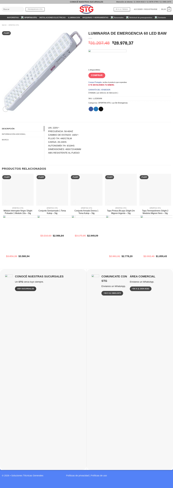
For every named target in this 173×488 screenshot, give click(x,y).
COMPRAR (96, 75)
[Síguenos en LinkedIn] (168, 477)
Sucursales (119, 17)
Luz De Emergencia (120, 103)
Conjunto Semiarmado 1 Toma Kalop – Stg (52, 212)
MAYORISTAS (13, 17)
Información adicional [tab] (14, 134)
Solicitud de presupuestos (140, 17)
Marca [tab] (5, 140)
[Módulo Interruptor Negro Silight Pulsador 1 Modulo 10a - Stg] (18, 190)
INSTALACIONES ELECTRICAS (52, 17)
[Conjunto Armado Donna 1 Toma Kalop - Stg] (86, 190)
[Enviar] (21, 9)
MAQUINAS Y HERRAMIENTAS (95, 17)
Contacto (162, 17)
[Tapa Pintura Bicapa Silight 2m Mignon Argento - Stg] (121, 190)
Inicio (4, 25)
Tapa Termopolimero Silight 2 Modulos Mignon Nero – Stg (155, 212)
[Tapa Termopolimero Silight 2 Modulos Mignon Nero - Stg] (155, 190)
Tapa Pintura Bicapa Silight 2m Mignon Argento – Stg (121, 212)
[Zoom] (5, 109)
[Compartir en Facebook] (91, 109)
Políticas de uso (99, 475)
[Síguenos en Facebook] (4, 2)
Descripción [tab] (8, 129)
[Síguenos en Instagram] (7, 2)
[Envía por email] (101, 109)
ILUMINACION (74, 17)
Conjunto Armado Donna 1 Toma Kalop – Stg (86, 212)
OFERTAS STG (30, 17)
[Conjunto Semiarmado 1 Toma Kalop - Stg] (52, 190)
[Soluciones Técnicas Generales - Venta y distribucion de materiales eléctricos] (86, 9)
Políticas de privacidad (77, 475)
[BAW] (107, 59)
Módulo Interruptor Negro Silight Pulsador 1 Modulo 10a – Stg (18, 212)
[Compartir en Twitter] (96, 109)
